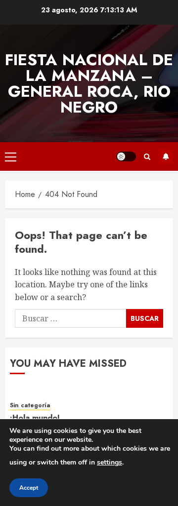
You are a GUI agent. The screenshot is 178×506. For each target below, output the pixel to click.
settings (109, 462)
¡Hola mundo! (35, 418)
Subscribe (165, 156)
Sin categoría (30, 405)
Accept (28, 488)
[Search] (147, 156)
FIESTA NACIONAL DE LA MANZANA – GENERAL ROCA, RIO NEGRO (89, 83)
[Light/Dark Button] (126, 156)
